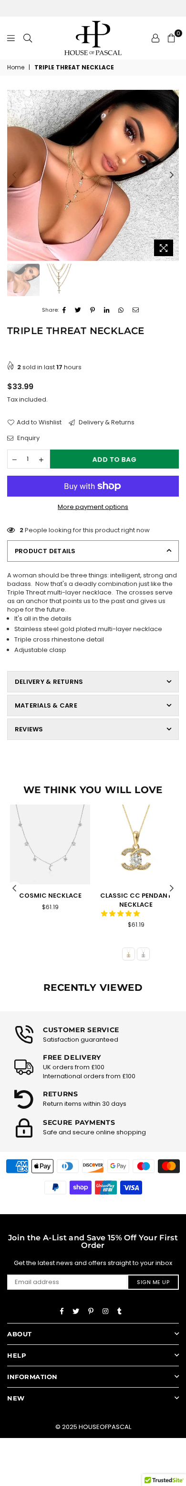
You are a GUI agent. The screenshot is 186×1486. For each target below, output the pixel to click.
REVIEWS (29, 729)
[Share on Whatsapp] (121, 310)
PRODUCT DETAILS (45, 551)
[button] (121, 913)
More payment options (93, 507)
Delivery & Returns (105, 422)
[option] (93, 175)
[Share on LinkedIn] (107, 310)
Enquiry (28, 438)
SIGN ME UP (153, 1282)
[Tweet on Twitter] (78, 310)
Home (15, 67)
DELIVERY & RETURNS (49, 681)
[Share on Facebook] (64, 310)
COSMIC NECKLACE (50, 895)
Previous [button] (14, 175)
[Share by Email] (136, 310)
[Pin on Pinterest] (93, 310)
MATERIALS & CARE (46, 705)
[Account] (155, 38)
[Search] (27, 38)
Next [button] (172, 175)
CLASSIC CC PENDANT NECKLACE (136, 900)
